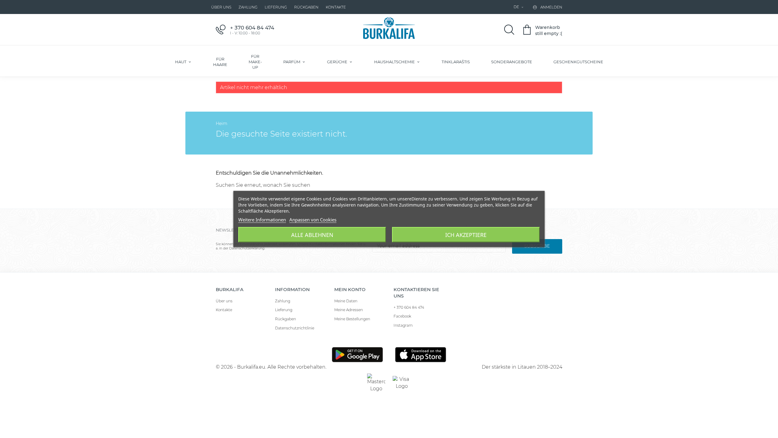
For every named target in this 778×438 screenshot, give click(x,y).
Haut (181, 61)
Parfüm (292, 61)
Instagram (403, 325)
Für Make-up (255, 62)
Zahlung (248, 7)
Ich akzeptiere (466, 234)
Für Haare (220, 62)
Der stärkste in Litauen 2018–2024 (522, 367)
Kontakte (336, 7)
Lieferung (276, 7)
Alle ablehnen (312, 234)
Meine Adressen (348, 310)
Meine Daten (345, 301)
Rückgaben (306, 7)
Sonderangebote (511, 61)
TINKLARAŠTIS (456, 61)
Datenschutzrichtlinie (294, 328)
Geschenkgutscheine (578, 61)
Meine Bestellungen (352, 319)
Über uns (221, 7)
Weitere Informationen (262, 220)
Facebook (402, 316)
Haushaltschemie (395, 61)
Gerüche (337, 61)
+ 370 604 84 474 (409, 307)
